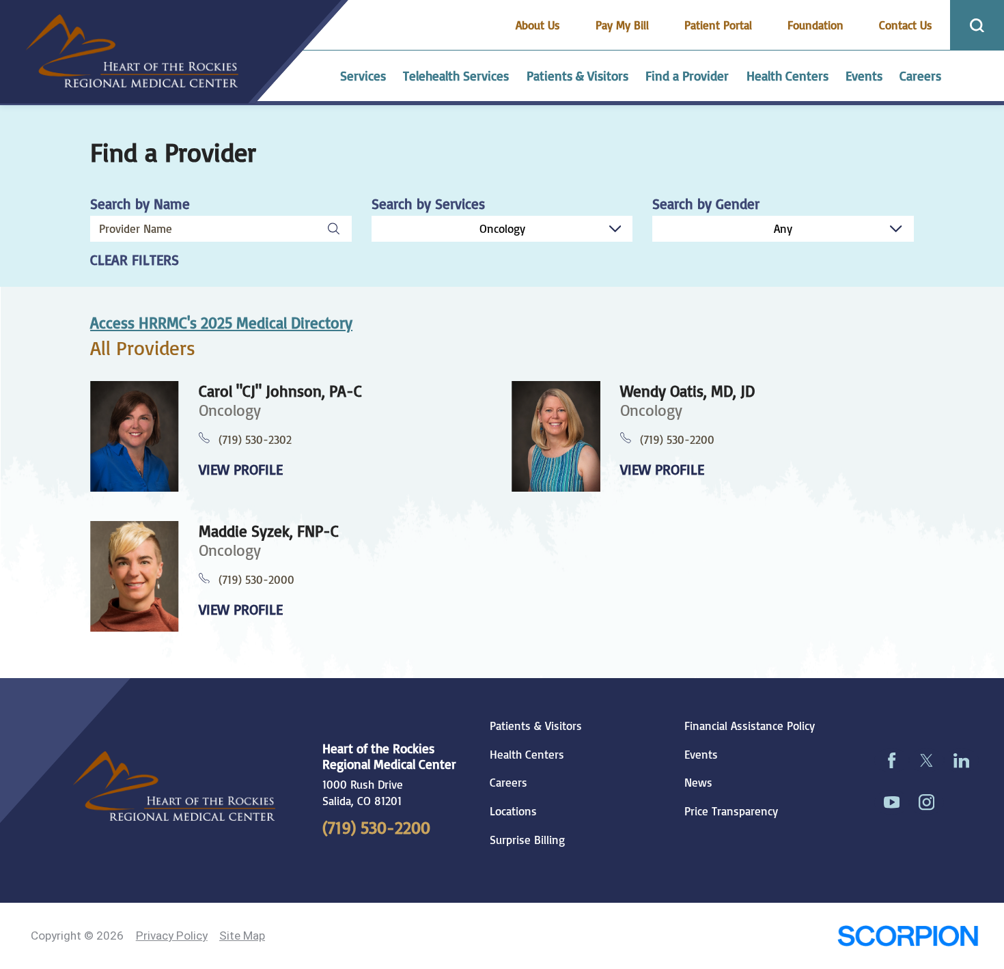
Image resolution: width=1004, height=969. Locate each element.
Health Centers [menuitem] (787, 76)
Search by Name (140, 204)
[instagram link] (926, 802)
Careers (508, 782)
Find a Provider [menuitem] (687, 76)
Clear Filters (134, 260)
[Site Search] (977, 25)
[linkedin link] (961, 760)
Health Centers (527, 754)
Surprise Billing (527, 840)
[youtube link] (891, 802)
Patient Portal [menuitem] (718, 25)
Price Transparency (731, 811)
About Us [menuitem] (538, 25)
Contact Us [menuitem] (905, 25)
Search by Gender (705, 204)
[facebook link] (891, 760)
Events (701, 754)
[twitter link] (926, 760)
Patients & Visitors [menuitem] (577, 76)
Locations (513, 811)
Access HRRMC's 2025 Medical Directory (221, 323)
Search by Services (428, 204)
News (698, 782)
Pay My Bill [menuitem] (622, 25)
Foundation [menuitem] (815, 25)
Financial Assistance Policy (749, 726)
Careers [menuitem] (920, 76)
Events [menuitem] (864, 76)
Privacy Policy (172, 935)
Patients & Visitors (536, 726)
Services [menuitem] (363, 76)
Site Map (242, 935)
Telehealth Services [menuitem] (456, 76)
